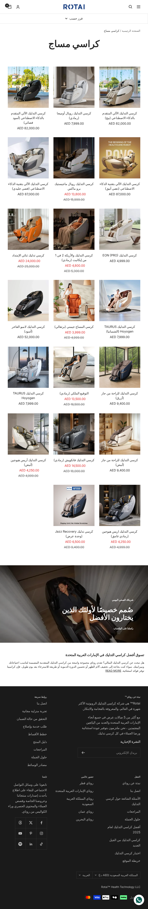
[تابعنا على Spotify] (20, 844)
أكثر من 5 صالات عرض (121, 717)
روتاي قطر (86, 783)
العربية (86, 875)
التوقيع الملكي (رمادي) (74, 393)
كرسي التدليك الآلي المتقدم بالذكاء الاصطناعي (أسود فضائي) (28, 117)
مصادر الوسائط (37, 765)
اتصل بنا (42, 703)
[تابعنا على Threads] (20, 822)
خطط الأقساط (37, 734)
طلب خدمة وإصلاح (35, 726)
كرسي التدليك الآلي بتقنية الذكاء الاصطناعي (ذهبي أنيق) (120, 186)
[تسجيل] (83, 752)
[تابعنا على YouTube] (20, 833)
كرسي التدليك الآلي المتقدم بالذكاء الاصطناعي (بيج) (119, 115)
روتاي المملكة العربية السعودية (79, 801)
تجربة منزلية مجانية (34, 711)
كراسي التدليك (107, 703)
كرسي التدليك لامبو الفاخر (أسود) (28, 329)
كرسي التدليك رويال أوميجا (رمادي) (74, 115)
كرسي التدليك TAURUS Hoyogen (28, 395)
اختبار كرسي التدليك (127, 853)
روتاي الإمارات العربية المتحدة (74, 791)
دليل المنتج (40, 742)
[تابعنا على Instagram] (41, 833)
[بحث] (130, 7)
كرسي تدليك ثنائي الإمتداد (28, 255)
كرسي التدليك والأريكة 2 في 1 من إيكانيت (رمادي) (74, 257)
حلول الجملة (39, 757)
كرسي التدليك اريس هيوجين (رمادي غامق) (119, 533)
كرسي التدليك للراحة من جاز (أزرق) (119, 395)
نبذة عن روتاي (131, 783)
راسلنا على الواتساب (123, 628)
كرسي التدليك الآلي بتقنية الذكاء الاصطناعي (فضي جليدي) (28, 186)
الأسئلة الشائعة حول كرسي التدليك (123, 801)
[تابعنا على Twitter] (31, 822)
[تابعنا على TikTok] (41, 844)
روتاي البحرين (84, 819)
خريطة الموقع (131, 861)
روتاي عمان (85, 811)
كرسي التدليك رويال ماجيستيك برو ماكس (74, 186)
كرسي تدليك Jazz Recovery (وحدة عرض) (74, 533)
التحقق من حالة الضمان (32, 719)
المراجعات (40, 749)
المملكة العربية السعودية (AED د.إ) (118, 875)
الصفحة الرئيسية (131, 30)
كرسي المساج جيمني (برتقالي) (74, 327)
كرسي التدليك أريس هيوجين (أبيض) (28, 462)
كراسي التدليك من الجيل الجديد (124, 842)
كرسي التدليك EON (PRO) (120, 255)
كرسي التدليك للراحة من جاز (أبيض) (119, 462)
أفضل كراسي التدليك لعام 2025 (124, 829)
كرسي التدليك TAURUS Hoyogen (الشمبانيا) (119, 329)
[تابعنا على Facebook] (41, 822)
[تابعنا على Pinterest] (31, 833)
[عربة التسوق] (10, 7)
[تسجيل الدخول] (18, 7)
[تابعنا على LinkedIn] (31, 844)
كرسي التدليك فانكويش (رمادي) (74, 460)
